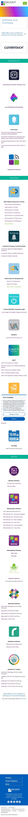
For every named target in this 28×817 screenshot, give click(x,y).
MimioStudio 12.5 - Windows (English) (14, 514)
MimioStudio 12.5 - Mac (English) (12, 519)
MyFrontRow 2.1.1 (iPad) (11, 210)
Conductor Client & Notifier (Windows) (12, 253)
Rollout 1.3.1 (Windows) (13, 281)
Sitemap (14, 810)
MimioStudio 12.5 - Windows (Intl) (12, 517)
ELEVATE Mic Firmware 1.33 (14, 337)
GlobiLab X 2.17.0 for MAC (8, 686)
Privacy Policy (21, 810)
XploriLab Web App (6, 606)
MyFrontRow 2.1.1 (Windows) (13, 221)
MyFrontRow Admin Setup (12, 204)
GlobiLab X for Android (7, 681)
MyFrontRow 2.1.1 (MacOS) (12, 212)
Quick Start (10, 287)
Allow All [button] (14, 419)
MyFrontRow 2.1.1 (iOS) (11, 207)
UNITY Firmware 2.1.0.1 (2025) (9, 363)
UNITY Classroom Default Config (10, 370)
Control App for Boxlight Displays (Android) (14, 312)
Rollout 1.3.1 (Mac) (12, 284)
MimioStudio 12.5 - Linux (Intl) (11, 528)
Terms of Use (4, 807)
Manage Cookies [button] (14, 414)
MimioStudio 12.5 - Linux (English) (12, 525)
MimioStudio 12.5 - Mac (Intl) (11, 522)
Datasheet (18, 287)
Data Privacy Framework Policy (18, 809)
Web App (13, 556)
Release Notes (9, 223)
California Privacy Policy (6, 810)
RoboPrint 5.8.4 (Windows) (14, 644)
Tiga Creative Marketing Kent (11, 814)
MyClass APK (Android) (14, 483)
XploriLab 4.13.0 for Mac (8, 619)
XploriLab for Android (7, 613)
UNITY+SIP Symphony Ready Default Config (14, 375)
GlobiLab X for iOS (6, 683)
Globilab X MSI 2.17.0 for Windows (11, 676)
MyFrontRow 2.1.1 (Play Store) (13, 218)
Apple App (14, 553)
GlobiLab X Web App (7, 672)
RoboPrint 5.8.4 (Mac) (12, 647)
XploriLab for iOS (6, 616)
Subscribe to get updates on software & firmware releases (12, 34)
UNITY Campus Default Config (10, 373)
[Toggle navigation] (25, 3)
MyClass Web (11, 486)
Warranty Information (5, 809)
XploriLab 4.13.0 (5, 610)
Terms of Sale (11, 807)
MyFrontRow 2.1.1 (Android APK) (14, 215)
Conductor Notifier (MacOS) (9, 256)
